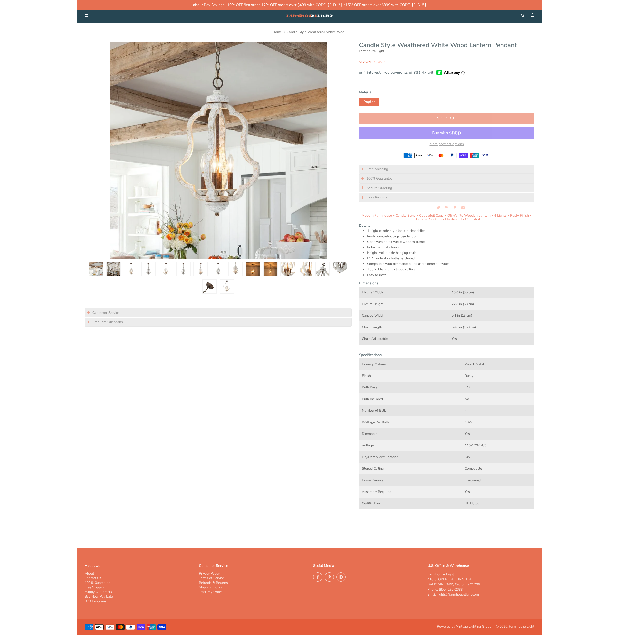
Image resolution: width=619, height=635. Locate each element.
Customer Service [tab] (106, 312)
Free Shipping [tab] (377, 169)
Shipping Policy (210, 587)
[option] (218, 150)
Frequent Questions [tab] (107, 322)
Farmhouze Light (371, 51)
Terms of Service (211, 578)
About (89, 573)
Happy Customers (98, 592)
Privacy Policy (209, 573)
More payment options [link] (447, 144)
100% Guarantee (97, 582)
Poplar (369, 101)
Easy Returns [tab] (377, 197)
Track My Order (210, 592)
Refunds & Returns (213, 582)
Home (277, 32)
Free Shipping (95, 587)
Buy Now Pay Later (99, 596)
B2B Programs (96, 601)
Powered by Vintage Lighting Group (464, 626)
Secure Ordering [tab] (379, 188)
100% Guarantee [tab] (380, 178)
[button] (96, 269)
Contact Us (93, 578)
